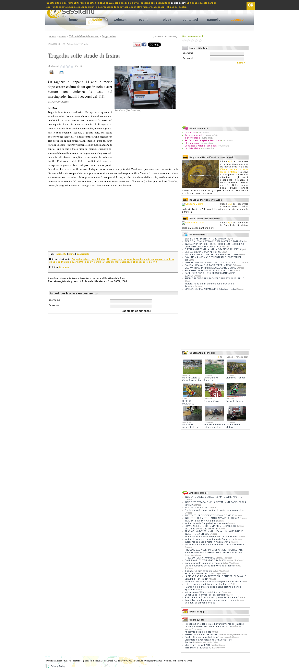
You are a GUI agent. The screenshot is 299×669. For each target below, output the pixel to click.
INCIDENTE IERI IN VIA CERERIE (201, 520)
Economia (226, 592)
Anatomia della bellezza (198, 632)
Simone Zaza (211, 401)
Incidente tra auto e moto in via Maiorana (207, 542)
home (73, 19)
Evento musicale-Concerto (228, 637)
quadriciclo (82, 254)
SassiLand (139, 661)
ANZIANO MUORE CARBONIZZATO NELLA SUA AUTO (212, 262)
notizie (97, 19)
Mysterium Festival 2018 (197, 645)
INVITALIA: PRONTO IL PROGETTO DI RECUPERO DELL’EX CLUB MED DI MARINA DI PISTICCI (214, 245)
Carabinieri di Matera (233, 426)
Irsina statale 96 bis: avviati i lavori (203, 592)
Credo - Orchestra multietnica (201, 637)
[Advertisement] (145, 137)
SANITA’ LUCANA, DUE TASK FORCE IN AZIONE (209, 265)
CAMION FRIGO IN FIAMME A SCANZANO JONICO (210, 268)
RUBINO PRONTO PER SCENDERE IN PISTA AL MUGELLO (214, 278)
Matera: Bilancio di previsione (201, 634)
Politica (241, 255)
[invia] (65, 74)
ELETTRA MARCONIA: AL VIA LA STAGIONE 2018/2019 (213, 249)
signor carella (193, 138)
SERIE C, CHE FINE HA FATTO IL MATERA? (206, 238)
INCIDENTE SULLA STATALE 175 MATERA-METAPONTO (213, 497)
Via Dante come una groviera (201, 528)
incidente (61, 254)
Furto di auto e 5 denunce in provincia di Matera (211, 597)
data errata (191, 132)
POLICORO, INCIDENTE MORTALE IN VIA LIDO (208, 270)
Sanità (191, 260)
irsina (71, 254)
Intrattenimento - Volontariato (205, 642)
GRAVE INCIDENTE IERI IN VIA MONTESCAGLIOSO (211, 526)
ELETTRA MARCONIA (188, 402)
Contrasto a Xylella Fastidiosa (201, 145)
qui (230, 161)
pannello (213, 19)
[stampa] (53, 74)
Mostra (215, 632)
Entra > (242, 62)
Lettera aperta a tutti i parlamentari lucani (208, 584)
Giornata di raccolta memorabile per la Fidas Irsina (213, 581)
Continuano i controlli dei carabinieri (205, 595)
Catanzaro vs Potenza (211, 379)
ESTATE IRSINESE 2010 (197, 573)
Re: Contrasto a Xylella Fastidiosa (203, 140)
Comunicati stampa (193, 555)
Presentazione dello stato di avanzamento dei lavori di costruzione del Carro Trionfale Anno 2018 (214, 625)
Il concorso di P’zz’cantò (199, 571)
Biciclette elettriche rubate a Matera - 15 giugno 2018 (214, 427)
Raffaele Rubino (234, 401)
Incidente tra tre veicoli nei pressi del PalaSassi (211, 536)
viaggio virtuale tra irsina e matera (204, 563)
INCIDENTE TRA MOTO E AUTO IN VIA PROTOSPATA (212, 518)
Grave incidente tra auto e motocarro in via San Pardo (214, 544)
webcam (120, 19)
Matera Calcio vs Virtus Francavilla (191, 379)
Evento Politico (218, 648)
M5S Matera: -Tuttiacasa (198, 647)
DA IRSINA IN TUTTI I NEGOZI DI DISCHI (206, 560)
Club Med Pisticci (235, 377)
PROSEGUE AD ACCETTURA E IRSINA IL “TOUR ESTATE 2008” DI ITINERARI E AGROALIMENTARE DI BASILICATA (213, 551)
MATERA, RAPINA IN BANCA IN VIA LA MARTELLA (210, 289)
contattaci (190, 19)
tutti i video (225, 357)
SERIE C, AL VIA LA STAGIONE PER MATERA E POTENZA (214, 241)
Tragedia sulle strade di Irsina (88, 259)
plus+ (167, 19)
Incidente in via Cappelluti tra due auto (206, 523)
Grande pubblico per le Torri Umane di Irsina (209, 565)
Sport (230, 239)
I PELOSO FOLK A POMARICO (200, 557)
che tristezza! (192, 143)
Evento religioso (218, 645)
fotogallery (241, 357)
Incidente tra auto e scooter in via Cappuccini (210, 539)
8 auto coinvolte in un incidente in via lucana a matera (214, 510)
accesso (237, 19)
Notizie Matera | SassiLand (84, 36)
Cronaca (64, 267)
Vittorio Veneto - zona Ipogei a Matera (234, 170)
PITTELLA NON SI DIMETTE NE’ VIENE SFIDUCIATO (211, 254)
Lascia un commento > (137, 311)
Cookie (167, 661)
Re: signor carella (195, 135)
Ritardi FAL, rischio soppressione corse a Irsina (211, 600)
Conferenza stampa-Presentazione (232, 634)
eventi (143, 19)
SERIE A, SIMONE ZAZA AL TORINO (203, 252)
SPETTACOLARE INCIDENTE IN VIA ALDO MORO (210, 515)
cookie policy (178, 3)
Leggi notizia (109, 36)
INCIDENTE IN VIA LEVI (197, 507)
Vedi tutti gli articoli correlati (200, 602)
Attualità (225, 247)
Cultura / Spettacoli (224, 558)
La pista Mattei (193, 148)
